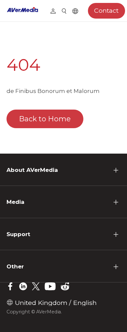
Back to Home (45, 118)
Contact (106, 10)
